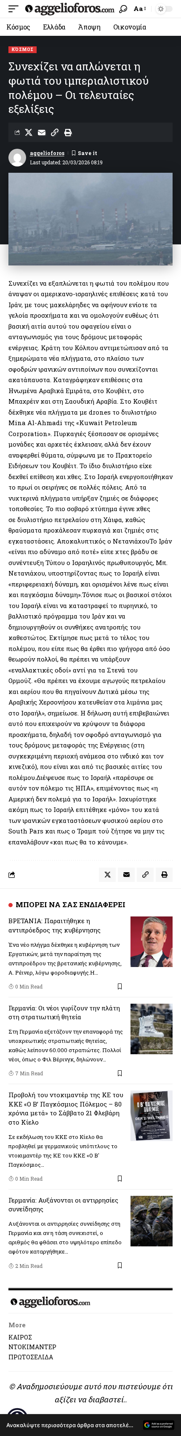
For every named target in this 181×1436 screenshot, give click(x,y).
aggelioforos (47, 153)
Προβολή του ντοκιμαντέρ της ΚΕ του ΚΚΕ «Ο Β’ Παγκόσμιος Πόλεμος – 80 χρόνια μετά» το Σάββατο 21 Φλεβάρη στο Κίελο (65, 1108)
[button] (15, 8)
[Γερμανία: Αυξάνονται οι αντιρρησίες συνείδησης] (151, 1221)
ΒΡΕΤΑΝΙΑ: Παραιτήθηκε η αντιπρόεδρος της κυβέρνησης (54, 925)
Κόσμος (22, 49)
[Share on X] (29, 132)
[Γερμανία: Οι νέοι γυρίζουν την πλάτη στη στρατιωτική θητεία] (151, 1029)
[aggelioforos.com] (70, 8)
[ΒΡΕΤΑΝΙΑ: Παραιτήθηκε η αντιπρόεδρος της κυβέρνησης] (151, 941)
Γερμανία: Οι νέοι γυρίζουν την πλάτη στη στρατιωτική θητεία (64, 1012)
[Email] (42, 132)
